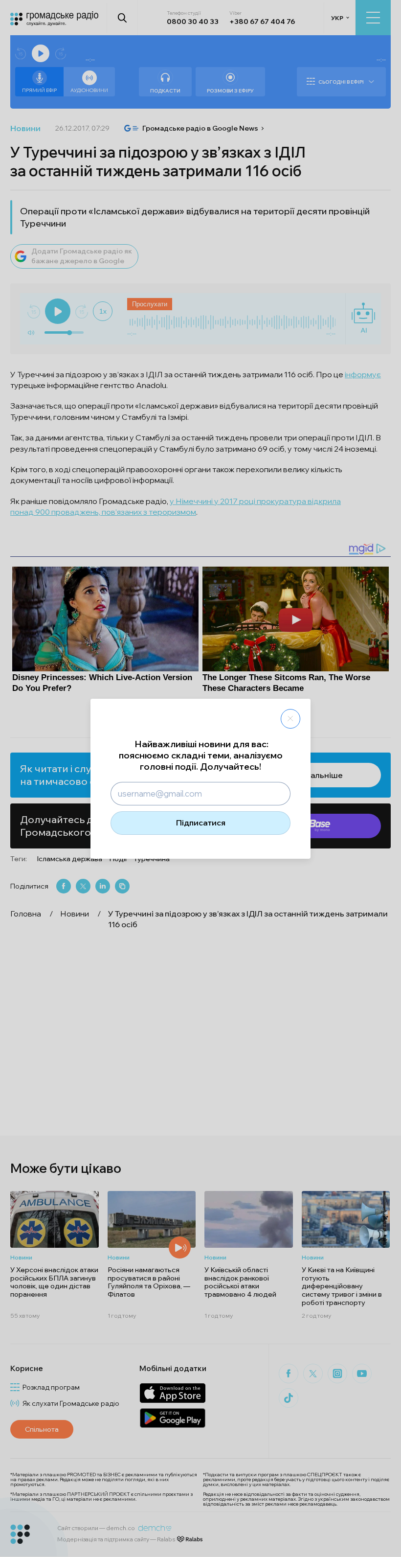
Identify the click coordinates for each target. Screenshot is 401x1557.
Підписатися (200, 822)
